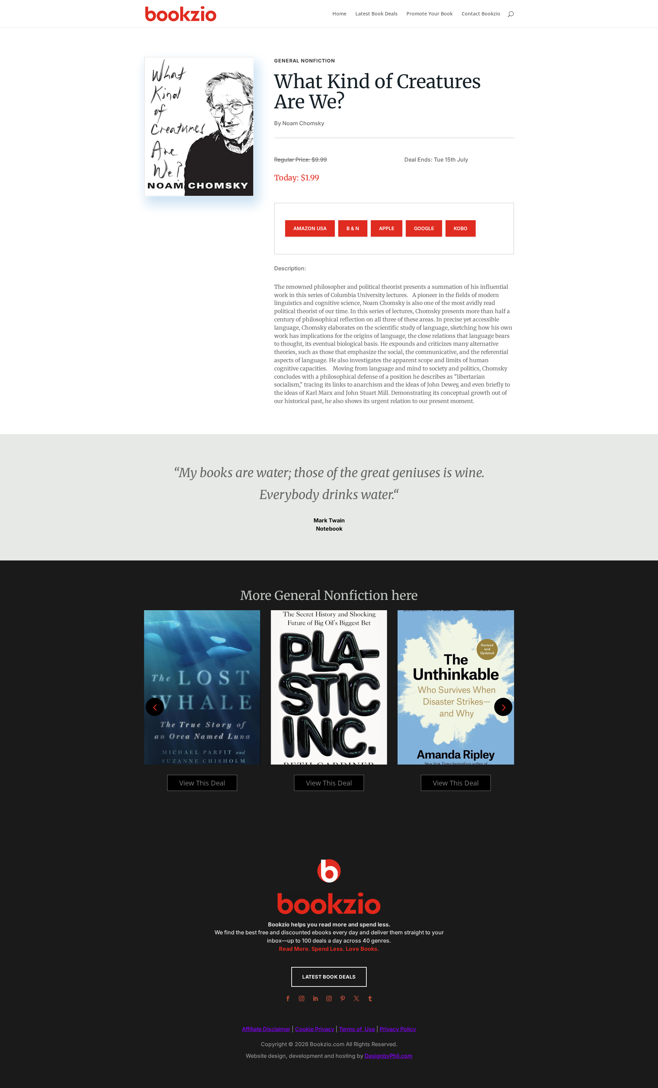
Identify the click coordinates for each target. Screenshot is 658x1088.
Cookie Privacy (314, 1029)
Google (424, 228)
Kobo (460, 228)
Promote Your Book (429, 14)
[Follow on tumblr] (370, 998)
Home (339, 14)
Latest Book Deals (376, 14)
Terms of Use (357, 1029)
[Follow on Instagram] (301, 998)
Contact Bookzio (481, 14)
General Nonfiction (304, 60)
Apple (386, 228)
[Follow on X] (356, 998)
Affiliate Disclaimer (266, 1029)
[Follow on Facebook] (287, 998)
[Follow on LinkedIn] (315, 998)
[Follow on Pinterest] (342, 998)
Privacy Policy (398, 1029)
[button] (503, 707)
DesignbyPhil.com (388, 1055)
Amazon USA (310, 228)
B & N (352, 228)
